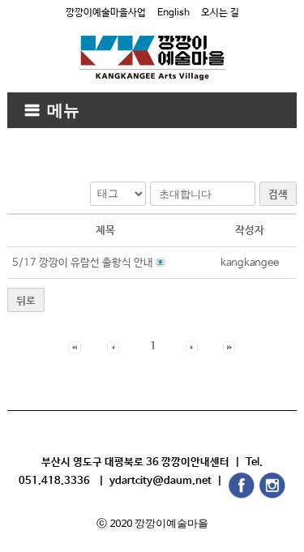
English (173, 13)
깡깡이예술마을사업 (106, 13)
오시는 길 (220, 13)
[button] (75, 346)
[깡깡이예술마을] (152, 45)
